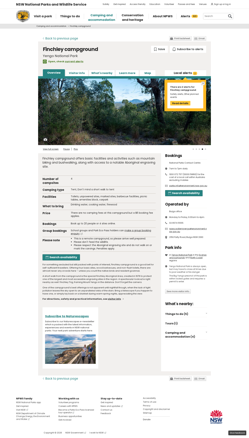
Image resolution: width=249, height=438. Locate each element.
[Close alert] (202, 83)
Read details (180, 103)
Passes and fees (186, 4)
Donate (146, 419)
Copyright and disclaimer (156, 409)
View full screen (51, 149)
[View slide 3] (199, 149)
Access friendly (138, 4)
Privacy (146, 405)
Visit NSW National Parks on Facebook (19, 433)
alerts (185, 73)
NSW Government (74, 432)
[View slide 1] (193, 149)
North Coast (196, 257)
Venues (203, 4)
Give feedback (237, 432)
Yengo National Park (182, 254)
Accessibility (149, 398)
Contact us (106, 409)
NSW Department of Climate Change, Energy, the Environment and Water (33, 416)
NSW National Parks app (28, 402)
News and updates (110, 406)
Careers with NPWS (68, 406)
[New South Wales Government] (216, 417)
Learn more (127, 73)
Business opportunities (70, 416)
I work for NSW (96, 432)
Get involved (64, 419)
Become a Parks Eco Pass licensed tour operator (76, 411)
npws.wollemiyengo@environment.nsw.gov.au (188, 230)
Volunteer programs (68, 402)
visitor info (114, 299)
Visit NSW (21, 409)
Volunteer (169, 4)
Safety (106, 4)
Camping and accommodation (51, 26)
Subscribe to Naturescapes (67, 316)
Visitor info (77, 73)
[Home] (23, 16)
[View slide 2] (196, 149)
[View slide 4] (202, 149)
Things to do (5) (176, 314)
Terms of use (149, 401)
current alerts (74, 61)
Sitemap (147, 412)
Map (147, 73)
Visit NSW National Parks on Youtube (34, 433)
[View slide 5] (205, 149)
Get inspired (119, 4)
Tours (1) (171, 323)
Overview (54, 73)
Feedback (106, 413)
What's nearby (101, 73)
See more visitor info (178, 291)
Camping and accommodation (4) (180, 334)
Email (202, 38)
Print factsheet (182, 38)
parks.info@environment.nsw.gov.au (188, 185)
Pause (66, 149)
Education (155, 4)
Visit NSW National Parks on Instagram (26, 433)
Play (76, 149)
